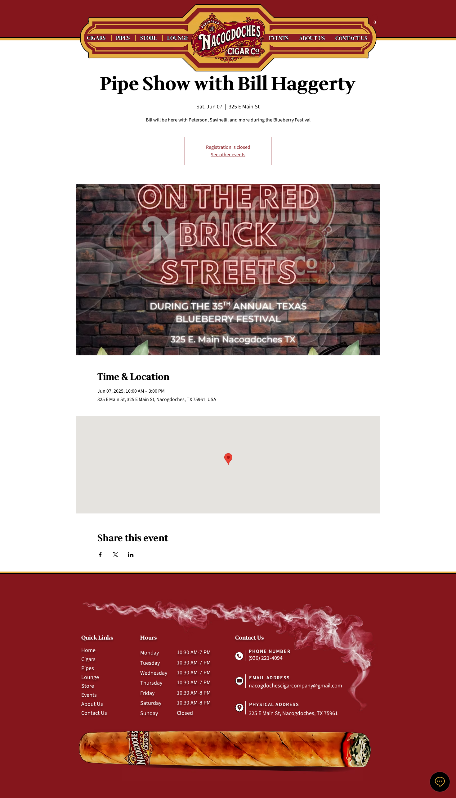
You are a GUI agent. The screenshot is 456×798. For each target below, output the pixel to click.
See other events (228, 154)
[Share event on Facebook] (100, 554)
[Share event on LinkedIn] (131, 554)
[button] (374, 20)
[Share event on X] (115, 554)
